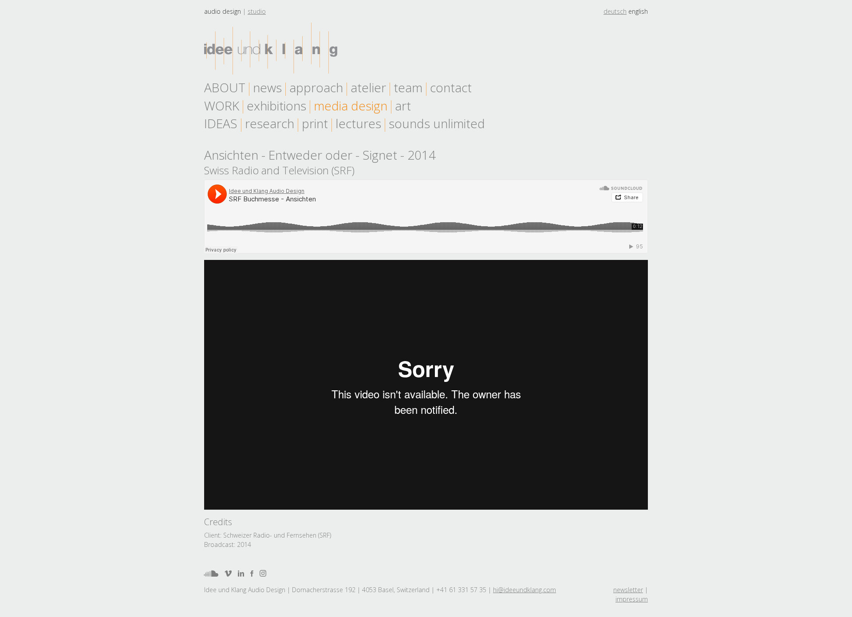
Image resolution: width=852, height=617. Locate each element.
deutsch (615, 11)
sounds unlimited (437, 123)
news (267, 87)
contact (451, 87)
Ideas (220, 123)
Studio (257, 11)
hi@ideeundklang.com (524, 590)
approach (316, 87)
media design (350, 105)
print (315, 123)
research (269, 123)
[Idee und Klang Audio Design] (270, 49)
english (638, 11)
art (403, 105)
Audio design (222, 11)
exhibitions (276, 105)
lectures (358, 123)
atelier (368, 87)
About (224, 87)
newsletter (628, 590)
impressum (631, 599)
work (221, 105)
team (408, 87)
